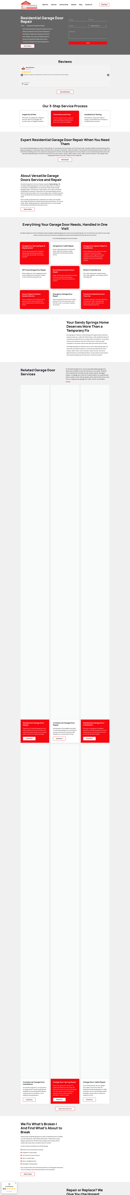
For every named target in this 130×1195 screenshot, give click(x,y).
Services (53, 4)
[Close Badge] (15, 1183)
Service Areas (64, 4)
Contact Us (88, 4)
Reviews (73, 4)
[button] (59, 738)
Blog (80, 4)
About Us (45, 4)
